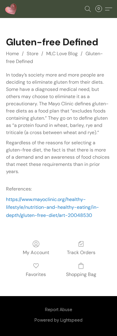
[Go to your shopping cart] (100, 9)
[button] (11, 9)
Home (12, 53)
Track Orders (81, 252)
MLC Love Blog (62, 53)
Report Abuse (58, 309)
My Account (36, 252)
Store (32, 53)
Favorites (36, 274)
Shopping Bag (81, 274)
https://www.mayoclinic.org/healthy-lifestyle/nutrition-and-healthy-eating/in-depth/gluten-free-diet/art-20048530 (52, 207)
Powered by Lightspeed (58, 319)
